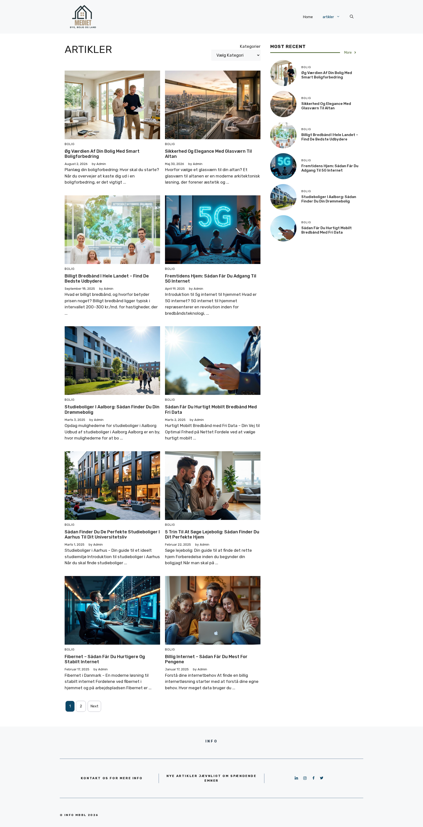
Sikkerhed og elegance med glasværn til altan (208, 154)
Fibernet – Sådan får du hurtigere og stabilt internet (105, 659)
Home (308, 17)
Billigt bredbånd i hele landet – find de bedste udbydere (107, 278)
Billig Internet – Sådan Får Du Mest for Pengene (206, 659)
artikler (328, 17)
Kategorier (250, 46)
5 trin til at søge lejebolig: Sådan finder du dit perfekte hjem (212, 534)
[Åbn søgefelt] (351, 17)
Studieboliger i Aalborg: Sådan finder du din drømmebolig (112, 409)
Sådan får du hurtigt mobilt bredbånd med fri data (211, 409)
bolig (70, 144)
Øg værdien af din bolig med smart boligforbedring (102, 154)
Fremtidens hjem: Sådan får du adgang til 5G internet (210, 278)
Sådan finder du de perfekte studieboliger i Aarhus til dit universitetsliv (112, 534)
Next (94, 706)
